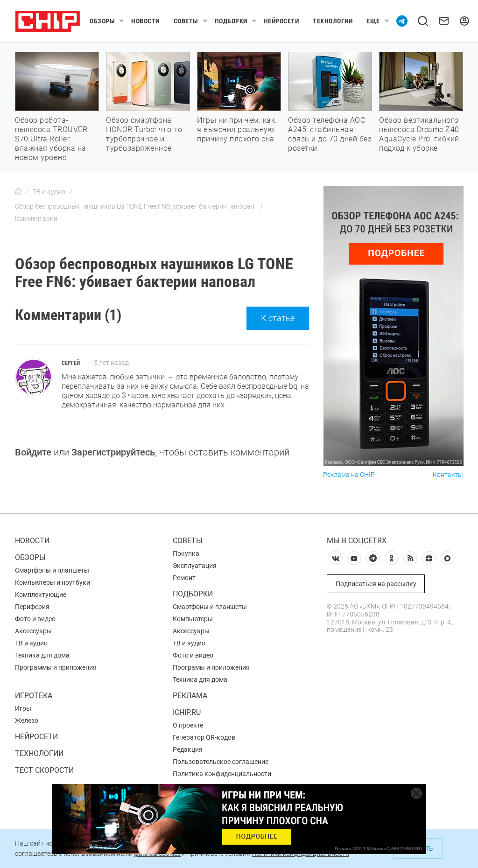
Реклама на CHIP (349, 474)
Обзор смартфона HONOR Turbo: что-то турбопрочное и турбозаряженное (144, 134)
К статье (278, 318)
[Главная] (18, 192)
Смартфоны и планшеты (52, 570)
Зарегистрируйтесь (113, 452)
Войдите (33, 452)
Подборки (231, 21)
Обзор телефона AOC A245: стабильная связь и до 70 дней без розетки (330, 134)
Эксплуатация (195, 565)
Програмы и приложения (211, 667)
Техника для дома (42, 655)
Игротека (33, 695)
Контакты (448, 474)
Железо (26, 720)
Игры (23, 708)
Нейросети (281, 21)
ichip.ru (187, 712)
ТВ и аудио (31, 643)
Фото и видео (35, 619)
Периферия (32, 606)
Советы (186, 21)
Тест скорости (44, 770)
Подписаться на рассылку (376, 584)
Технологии (332, 21)
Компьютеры (193, 619)
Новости (145, 21)
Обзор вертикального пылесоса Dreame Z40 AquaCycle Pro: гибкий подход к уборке (419, 134)
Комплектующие (40, 594)
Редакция (188, 749)
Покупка (186, 553)
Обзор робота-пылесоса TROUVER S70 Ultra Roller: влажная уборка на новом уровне (51, 139)
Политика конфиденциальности (222, 773)
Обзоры (102, 21)
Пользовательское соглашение (220, 761)
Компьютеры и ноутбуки (52, 582)
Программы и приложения (56, 667)
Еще (373, 21)
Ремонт (184, 577)
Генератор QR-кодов (204, 737)
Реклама (190, 695)
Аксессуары (33, 631)
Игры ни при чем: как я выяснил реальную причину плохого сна (236, 129)
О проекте (188, 725)
